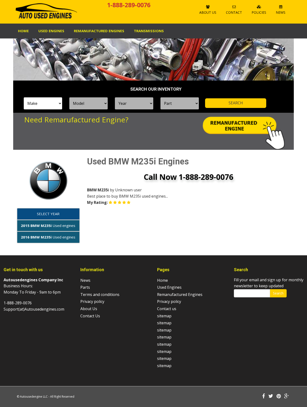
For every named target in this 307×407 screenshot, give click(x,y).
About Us (207, 12)
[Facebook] (263, 396)
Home (23, 30)
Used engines (48, 225)
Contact (234, 12)
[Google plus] (286, 396)
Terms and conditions (99, 294)
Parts (85, 287)
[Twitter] (270, 396)
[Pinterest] (279, 396)
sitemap (164, 316)
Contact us (166, 308)
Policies (259, 12)
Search (278, 293)
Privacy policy (92, 301)
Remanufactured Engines (179, 294)
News (280, 12)
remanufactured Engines (99, 30)
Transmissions (149, 30)
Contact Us (90, 316)
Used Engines (51, 30)
